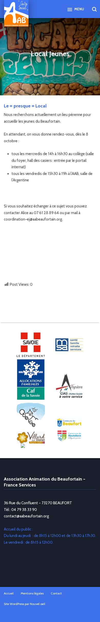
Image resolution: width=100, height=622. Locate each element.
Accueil (9, 593)
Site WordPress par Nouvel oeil (24, 604)
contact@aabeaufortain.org (26, 516)
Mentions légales (32, 593)
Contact (56, 593)
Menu (79, 9)
